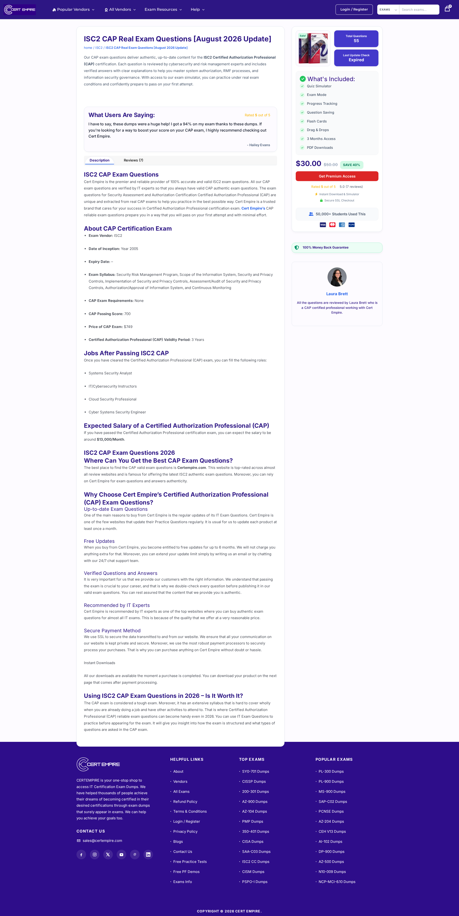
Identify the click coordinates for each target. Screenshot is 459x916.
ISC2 (99, 48)
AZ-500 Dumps (330, 861)
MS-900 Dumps (330, 791)
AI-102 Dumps (329, 841)
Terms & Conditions (188, 811)
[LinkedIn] (148, 854)
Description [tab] (99, 160)
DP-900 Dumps (330, 851)
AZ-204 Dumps (330, 821)
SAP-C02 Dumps (331, 801)
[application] (92, 9)
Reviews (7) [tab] (133, 160)
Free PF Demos (185, 871)
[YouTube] (121, 854)
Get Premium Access (337, 176)
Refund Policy (183, 801)
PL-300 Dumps (330, 771)
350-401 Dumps (254, 831)
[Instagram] (94, 854)
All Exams (180, 791)
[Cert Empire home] (102, 764)
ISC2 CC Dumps (254, 861)
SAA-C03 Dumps (255, 851)
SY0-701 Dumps (254, 771)
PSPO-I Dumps (253, 881)
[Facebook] (81, 854)
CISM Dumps (251, 871)
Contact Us (181, 851)
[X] (108, 854)
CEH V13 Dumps (331, 831)
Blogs (176, 841)
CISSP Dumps (252, 781)
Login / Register (185, 821)
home (88, 48)
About (176, 771)
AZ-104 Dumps (253, 811)
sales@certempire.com (102, 840)
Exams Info (181, 881)
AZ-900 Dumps (253, 801)
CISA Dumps (251, 841)
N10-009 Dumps (331, 871)
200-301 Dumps (254, 791)
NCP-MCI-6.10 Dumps (335, 881)
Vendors (178, 781)
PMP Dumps (251, 821)
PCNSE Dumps (330, 811)
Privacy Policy (183, 831)
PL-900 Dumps (330, 781)
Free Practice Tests (188, 861)
